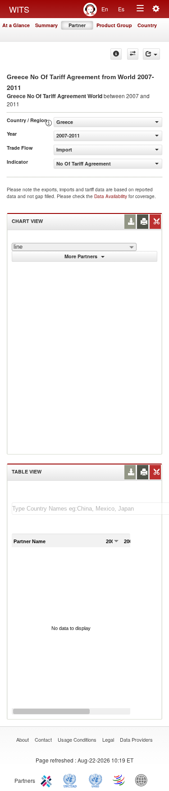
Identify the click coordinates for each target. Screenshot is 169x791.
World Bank (143, 780)
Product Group (114, 25)
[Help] (116, 54)
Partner (77, 25)
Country (147, 25)
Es (121, 9)
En (104, 9)
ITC (48, 780)
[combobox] (74, 247)
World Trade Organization (119, 780)
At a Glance (16, 25)
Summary (46, 25)
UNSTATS (96, 780)
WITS (19, 9)
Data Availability (111, 196)
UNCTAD (72, 780)
